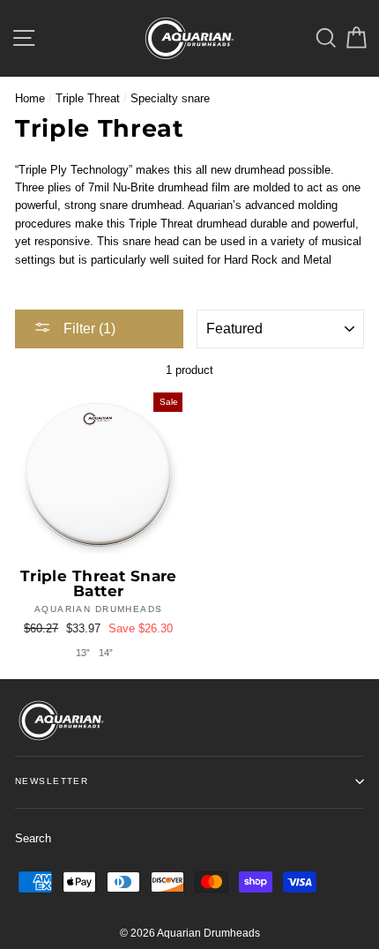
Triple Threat (88, 98)
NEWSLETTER (51, 781)
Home (30, 98)
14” (106, 652)
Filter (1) (87, 328)
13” (83, 652)
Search (33, 838)
